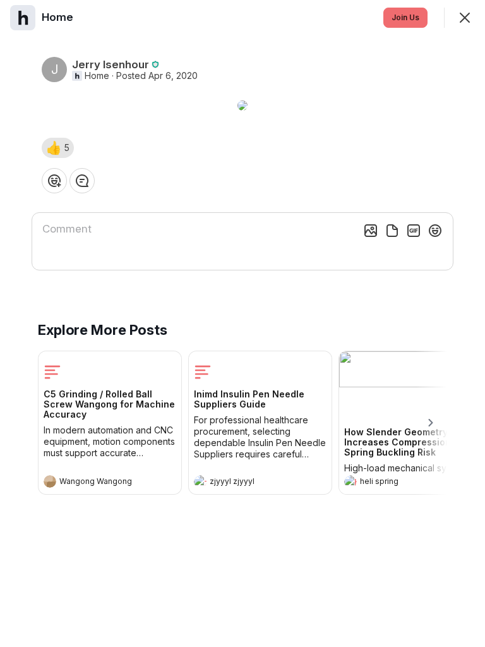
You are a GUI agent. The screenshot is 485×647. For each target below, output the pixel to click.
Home (97, 76)
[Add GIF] (414, 231)
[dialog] (242, 323)
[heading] (97, 482)
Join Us (405, 17)
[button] (58, 148)
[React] (54, 181)
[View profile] (50, 481)
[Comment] (82, 180)
